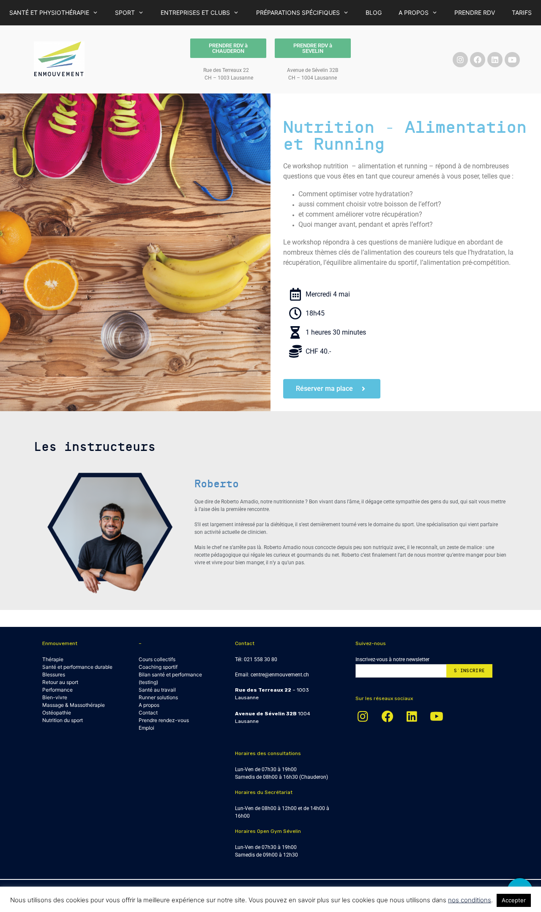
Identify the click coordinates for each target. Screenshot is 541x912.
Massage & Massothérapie (73, 705)
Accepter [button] (514, 900)
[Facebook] (477, 59)
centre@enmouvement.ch (280, 675)
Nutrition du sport (62, 720)
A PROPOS (414, 12)
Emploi (146, 728)
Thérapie (52, 659)
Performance (57, 690)
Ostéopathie (56, 712)
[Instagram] (460, 59)
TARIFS (522, 12)
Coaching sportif (158, 667)
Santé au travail (157, 690)
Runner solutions (158, 697)
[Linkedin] (495, 59)
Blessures (53, 674)
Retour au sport (60, 682)
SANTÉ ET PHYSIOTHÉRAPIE (49, 12)
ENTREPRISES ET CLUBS (195, 12)
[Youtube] (512, 59)
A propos (149, 705)
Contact (148, 712)
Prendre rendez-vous (164, 720)
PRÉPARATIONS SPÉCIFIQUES (298, 12)
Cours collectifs (157, 659)
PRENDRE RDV (474, 12)
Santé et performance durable (77, 667)
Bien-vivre (54, 697)
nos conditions (469, 900)
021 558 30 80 (260, 659)
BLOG (374, 12)
